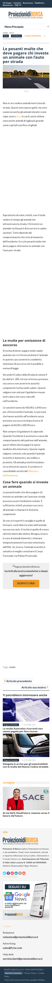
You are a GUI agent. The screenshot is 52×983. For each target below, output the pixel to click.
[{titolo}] (26, 19)
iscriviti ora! (26, 583)
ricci (18, 116)
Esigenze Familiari (11, 725)
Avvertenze (28, 3)
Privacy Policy (30, 973)
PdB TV (18, 5)
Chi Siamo (7, 3)
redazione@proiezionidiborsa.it (20, 937)
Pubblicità (39, 3)
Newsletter (8, 5)
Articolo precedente (19, 681)
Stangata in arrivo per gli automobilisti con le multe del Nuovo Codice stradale (25, 765)
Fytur (42, 980)
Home (5, 33)
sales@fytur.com (12, 947)
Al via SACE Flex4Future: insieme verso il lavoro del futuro (26, 814)
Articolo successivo (33, 687)
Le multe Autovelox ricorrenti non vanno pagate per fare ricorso (23, 730)
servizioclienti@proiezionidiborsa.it (23, 958)
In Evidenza (16, 36)
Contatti (17, 3)
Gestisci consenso (13, 973)
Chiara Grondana (32, 36)
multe (12, 667)
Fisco (11, 33)
